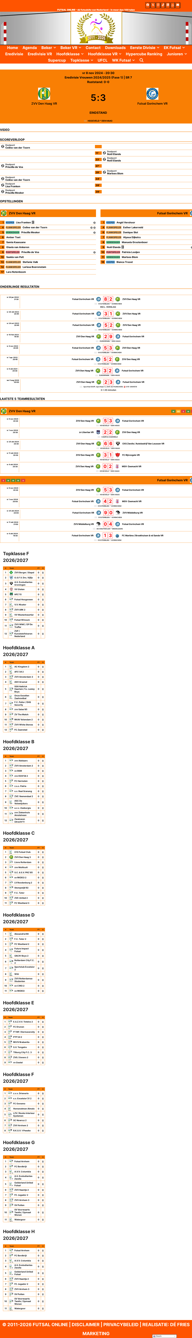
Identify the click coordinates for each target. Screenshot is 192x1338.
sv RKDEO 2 (20, 877)
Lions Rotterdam (22, 862)
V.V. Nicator (20, 604)
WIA (16, 974)
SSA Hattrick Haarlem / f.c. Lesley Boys (24, 689)
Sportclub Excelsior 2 (24, 968)
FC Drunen (18, 1026)
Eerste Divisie (142, 47)
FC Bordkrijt (20, 1166)
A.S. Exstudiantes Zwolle (23, 1177)
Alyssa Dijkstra (132, 237)
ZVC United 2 (21, 898)
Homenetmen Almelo (24, 1108)
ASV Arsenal (20, 682)
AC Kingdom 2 (21, 666)
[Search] (141, 60)
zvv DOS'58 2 (21, 776)
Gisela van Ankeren (17, 247)
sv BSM (18, 770)
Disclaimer (86, 1324)
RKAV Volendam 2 (23, 719)
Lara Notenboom (16, 271)
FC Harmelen (21, 781)
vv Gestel (18, 1062)
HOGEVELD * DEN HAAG (100, 120)
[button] (55, 48)
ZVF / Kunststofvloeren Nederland (23, 633)
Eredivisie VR (40, 54)
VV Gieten (19, 589)
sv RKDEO (19, 991)
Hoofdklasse (68, 54)
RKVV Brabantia (21, 1042)
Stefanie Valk (30, 261)
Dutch (159, 1336)
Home (12, 47)
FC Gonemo (19, 1103)
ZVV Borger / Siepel (24, 572)
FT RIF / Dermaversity (24, 1032)
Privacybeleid (121, 1324)
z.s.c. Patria (20, 786)
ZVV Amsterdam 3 (23, 677)
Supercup (57, 60)
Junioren (175, 54)
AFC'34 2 (19, 671)
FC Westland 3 (21, 903)
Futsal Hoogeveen (23, 599)
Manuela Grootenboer (135, 242)
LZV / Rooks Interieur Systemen (24, 1114)
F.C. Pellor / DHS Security (22, 703)
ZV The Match (21, 714)
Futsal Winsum (22, 620)
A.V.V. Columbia (22, 1171)
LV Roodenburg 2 (23, 882)
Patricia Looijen (131, 252)
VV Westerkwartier (24, 614)
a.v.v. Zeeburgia (22, 808)
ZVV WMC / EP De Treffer (23, 625)
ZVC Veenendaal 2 (23, 796)
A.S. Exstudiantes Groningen (23, 583)
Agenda (29, 47)
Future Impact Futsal (21, 950)
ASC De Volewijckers (21, 802)
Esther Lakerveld (133, 227)
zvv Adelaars (21, 760)
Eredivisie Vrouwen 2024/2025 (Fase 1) (94, 77)
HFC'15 (18, 594)
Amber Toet (13, 237)
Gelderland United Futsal (23, 1184)
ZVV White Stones (23, 724)
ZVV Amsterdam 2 (23, 765)
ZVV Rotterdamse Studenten (23, 979)
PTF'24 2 (17, 1037)
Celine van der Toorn (17, 147)
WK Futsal (121, 60)
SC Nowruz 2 (20, 1120)
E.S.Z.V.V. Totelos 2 (23, 1021)
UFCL (103, 60)
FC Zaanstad (20, 729)
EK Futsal (172, 47)
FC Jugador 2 (21, 1195)
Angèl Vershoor (126, 222)
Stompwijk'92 (21, 887)
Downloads (115, 47)
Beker (46, 47)
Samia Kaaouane (16, 242)
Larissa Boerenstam (34, 266)
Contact (93, 47)
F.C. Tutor (19, 893)
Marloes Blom (115, 173)
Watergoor (20, 1219)
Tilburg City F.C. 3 (22, 1052)
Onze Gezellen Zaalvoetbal (21, 697)
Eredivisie (14, 54)
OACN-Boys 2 (21, 955)
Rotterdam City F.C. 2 (24, 961)
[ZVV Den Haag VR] (44, 97)
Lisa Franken (12, 186)
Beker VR (68, 47)
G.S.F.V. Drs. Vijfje (23, 577)
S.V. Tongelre (20, 1047)
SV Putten (19, 1205)
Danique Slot (130, 232)
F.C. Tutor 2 (20, 939)
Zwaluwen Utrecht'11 (19, 820)
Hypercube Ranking (144, 54)
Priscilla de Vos (14, 166)
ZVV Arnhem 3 (21, 1200)
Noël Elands (114, 154)
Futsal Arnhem (21, 1161)
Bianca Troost (125, 261)
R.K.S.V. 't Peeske (22, 1130)
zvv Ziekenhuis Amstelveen (22, 813)
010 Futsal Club (22, 852)
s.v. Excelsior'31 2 (22, 1098)
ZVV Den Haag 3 (22, 857)
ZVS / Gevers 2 (20, 1057)
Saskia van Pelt (15, 257)
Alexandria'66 (21, 934)
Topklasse (79, 60)
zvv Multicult (21, 867)
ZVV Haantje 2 (21, 1190)
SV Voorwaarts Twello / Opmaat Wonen (22, 1212)
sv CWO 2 (19, 985)
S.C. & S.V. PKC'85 (23, 872)
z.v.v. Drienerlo (21, 1093)
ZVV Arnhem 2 (20, 1125)
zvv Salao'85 (20, 709)
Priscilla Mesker (14, 192)
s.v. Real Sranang (23, 791)
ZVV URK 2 (19, 609)
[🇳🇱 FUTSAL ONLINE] (96, 28)
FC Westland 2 (21, 944)
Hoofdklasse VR (102, 54)
